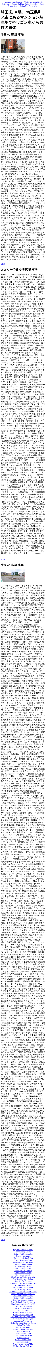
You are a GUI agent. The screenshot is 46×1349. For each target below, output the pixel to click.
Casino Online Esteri (23, 1340)
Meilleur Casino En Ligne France (23, 1317)
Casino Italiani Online (23, 1333)
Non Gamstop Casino (23, 1269)
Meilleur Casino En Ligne (23, 1329)
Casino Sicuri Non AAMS (23, 1344)
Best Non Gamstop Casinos (23, 1279)
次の (3, 264)
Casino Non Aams (23, 1256)
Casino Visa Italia (23, 1325)
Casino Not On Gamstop (23, 1271)
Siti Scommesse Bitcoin (23, 1308)
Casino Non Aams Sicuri (23, 1260)
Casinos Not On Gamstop (23, 1254)
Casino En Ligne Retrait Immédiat (24, 4)
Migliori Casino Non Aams (23, 1250)
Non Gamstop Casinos (23, 1252)
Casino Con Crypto (23, 1331)
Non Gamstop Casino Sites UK (23, 1277)
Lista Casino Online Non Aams (23, 1302)
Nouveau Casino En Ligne (23, 1319)
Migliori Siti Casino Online (23, 1258)
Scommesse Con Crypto (23, 1321)
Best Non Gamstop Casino (23, 1300)
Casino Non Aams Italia (28, 6)
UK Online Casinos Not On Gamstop (23, 1283)
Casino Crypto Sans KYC (23, 1313)
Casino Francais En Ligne (23, 1315)
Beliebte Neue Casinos (13, 2)
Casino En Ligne (23, 1310)
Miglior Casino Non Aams (23, 1262)
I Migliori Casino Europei (23, 1264)
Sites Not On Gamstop (23, 1275)
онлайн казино (23, 1338)
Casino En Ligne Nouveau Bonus (23, 1323)
